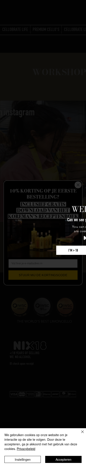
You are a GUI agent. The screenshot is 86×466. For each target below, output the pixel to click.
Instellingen (23, 459)
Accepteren (63, 459)
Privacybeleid (26, 448)
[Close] (80, 434)
